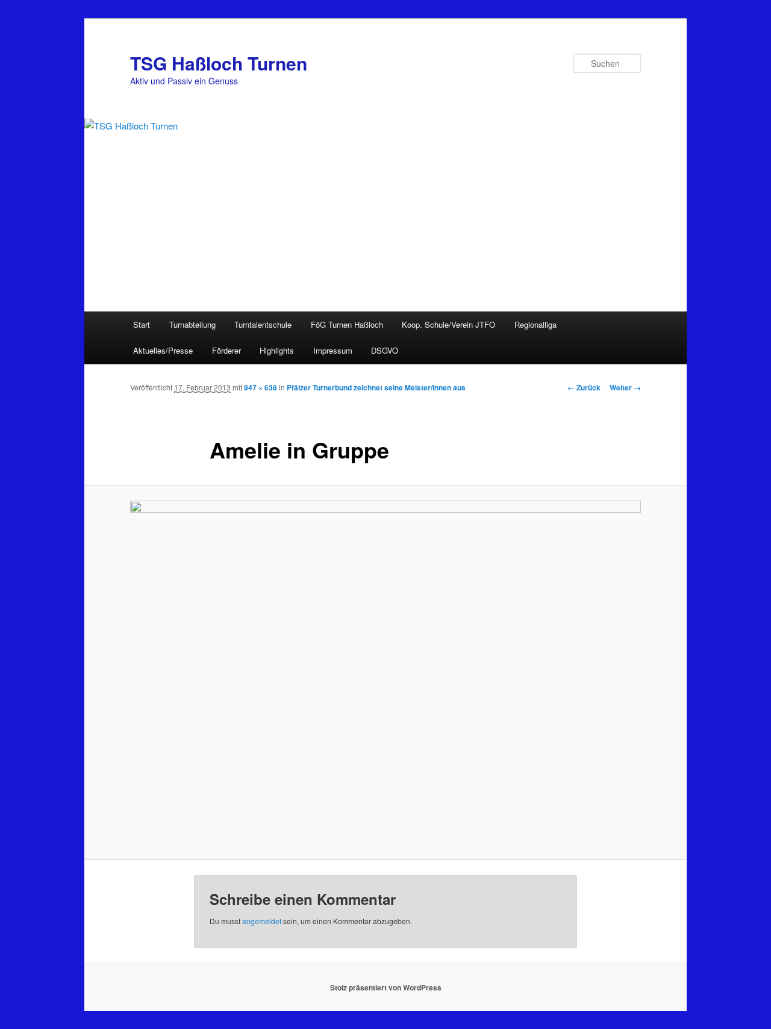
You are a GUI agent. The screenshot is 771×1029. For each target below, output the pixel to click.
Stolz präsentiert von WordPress (386, 987)
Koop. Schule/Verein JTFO (448, 324)
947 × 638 (260, 387)
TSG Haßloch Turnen (218, 63)
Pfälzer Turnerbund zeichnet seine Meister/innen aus (376, 387)
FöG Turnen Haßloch (347, 324)
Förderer (226, 350)
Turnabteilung (192, 324)
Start (141, 324)
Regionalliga (535, 324)
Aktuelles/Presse (163, 350)
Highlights (277, 350)
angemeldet (261, 921)
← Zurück (584, 387)
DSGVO (384, 350)
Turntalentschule (263, 324)
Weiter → (625, 387)
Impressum (332, 350)
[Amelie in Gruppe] (385, 673)
